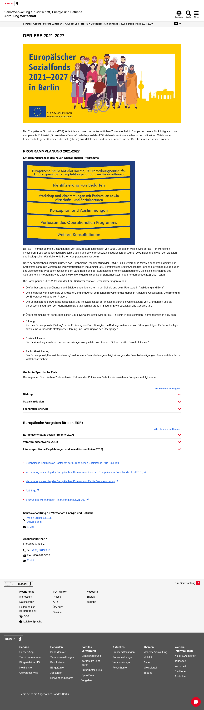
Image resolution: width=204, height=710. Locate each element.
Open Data (87, 675)
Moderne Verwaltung (155, 652)
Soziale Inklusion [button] (33, 401)
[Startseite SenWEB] (18, 584)
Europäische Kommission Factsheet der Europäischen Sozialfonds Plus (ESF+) (71, 463)
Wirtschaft (180, 666)
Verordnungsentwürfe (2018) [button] (40, 442)
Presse (57, 596)
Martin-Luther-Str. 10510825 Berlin (39, 520)
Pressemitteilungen (124, 652)
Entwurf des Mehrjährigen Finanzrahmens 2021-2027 (56, 499)
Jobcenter (56, 672)
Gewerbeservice (28, 672)
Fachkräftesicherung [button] (36, 408)
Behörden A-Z (58, 652)
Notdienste (25, 667)
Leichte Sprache (32, 621)
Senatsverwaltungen (62, 657)
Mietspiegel (150, 667)
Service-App (26, 652)
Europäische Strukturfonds (104, 23)
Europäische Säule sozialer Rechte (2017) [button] (48, 434)
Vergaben (87, 680)
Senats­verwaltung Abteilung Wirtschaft (42, 23)
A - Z (55, 601)
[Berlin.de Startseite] (12, 3)
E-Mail (30, 527)
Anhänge (31, 490)
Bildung (148, 672)
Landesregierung (91, 655)
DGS (26, 616)
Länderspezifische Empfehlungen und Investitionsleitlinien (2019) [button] (63, 449)
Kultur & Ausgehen (185, 655)
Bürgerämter (57, 667)
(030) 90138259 (41, 550)
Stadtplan (180, 676)
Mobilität (148, 657)
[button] (177, 23)
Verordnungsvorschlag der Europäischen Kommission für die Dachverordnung (70, 481)
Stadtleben (181, 671)
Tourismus (180, 661)
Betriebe (91, 601)
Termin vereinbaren (30, 657)
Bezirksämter (57, 662)
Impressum (25, 596)
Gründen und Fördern (76, 23)
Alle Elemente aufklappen (167, 388)
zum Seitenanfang (184, 583)
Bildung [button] (28, 394)
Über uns (58, 607)
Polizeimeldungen (123, 657)
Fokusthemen (120, 667)
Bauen (147, 662)
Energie (90, 596)
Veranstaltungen (122, 662)
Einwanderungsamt (61, 678)
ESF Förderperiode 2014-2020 (137, 23)
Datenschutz (26, 601)
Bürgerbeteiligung (91, 670)
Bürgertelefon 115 (29, 662)
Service (57, 612)
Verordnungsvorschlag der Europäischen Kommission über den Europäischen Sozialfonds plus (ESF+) (84, 472)
